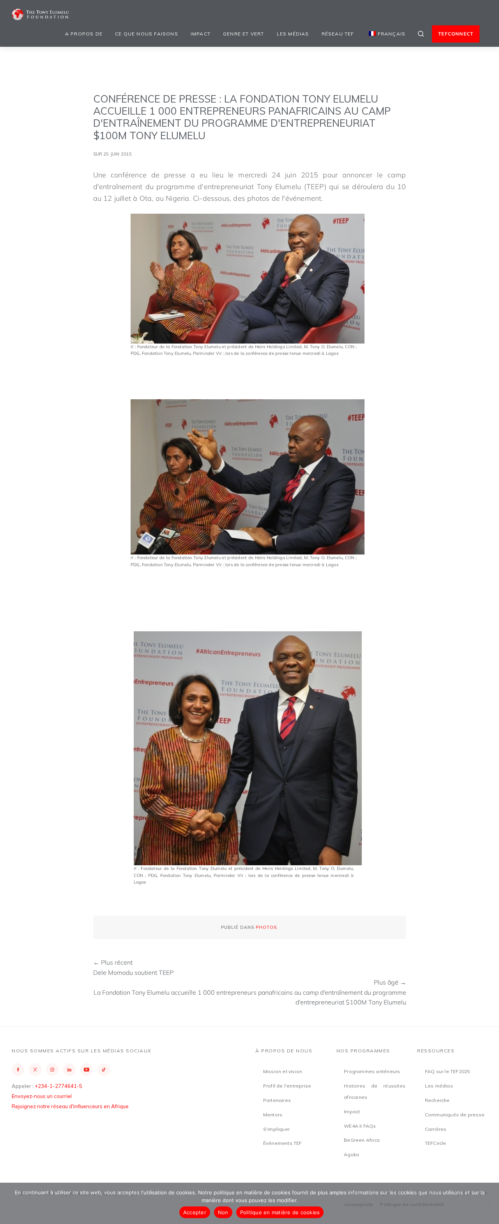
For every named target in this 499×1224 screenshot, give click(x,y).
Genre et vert (243, 34)
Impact (201, 34)
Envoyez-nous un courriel (42, 1096)
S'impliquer (276, 1129)
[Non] (489, 1203)
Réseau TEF (338, 34)
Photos (266, 927)
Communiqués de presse (455, 1115)
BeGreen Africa (362, 1140)
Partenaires (277, 1100)
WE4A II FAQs (360, 1126)
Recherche (437, 1100)
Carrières (436, 1129)
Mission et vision (282, 1071)
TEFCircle (435, 1143)
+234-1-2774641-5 (58, 1086)
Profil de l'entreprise (287, 1086)
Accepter (194, 1212)
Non (223, 1212)
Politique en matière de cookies (280, 1212)
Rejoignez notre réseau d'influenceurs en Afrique (70, 1106)
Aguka (351, 1154)
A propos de (84, 34)
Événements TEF (282, 1143)
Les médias (293, 34)
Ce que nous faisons (146, 34)
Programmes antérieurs (372, 1071)
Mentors (272, 1115)
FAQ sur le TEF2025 (447, 1071)
